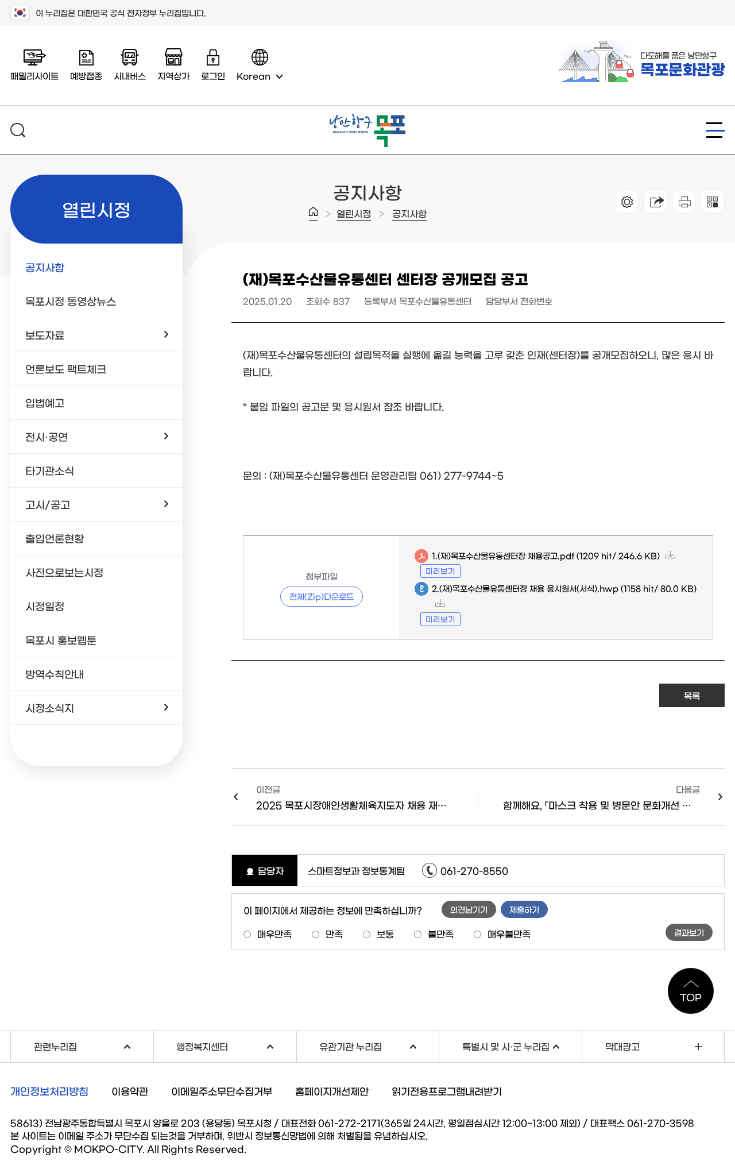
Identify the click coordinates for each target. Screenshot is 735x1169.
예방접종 (86, 75)
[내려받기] (684, 202)
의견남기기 (469, 909)
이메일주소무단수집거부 (221, 1090)
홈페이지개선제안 (332, 1090)
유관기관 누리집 (379, 1045)
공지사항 (409, 213)
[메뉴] (715, 130)
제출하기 (524, 909)
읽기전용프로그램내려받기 (447, 1090)
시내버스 (130, 75)
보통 (385, 933)
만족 (334, 933)
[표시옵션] (626, 202)
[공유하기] (655, 202)
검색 (17, 130)
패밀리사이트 (34, 75)
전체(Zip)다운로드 (321, 596)
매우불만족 (509, 933)
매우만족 (274, 933)
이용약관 (129, 1090)
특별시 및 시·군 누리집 (522, 1045)
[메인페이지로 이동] (367, 118)
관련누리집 (93, 1045)
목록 (692, 695)
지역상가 (173, 75)
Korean (253, 75)
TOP (691, 996)
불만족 (441, 933)
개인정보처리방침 (49, 1091)
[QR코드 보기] (713, 202)
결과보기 (689, 932)
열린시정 (353, 213)
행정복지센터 (236, 1045)
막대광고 (622, 1046)
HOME (313, 214)
